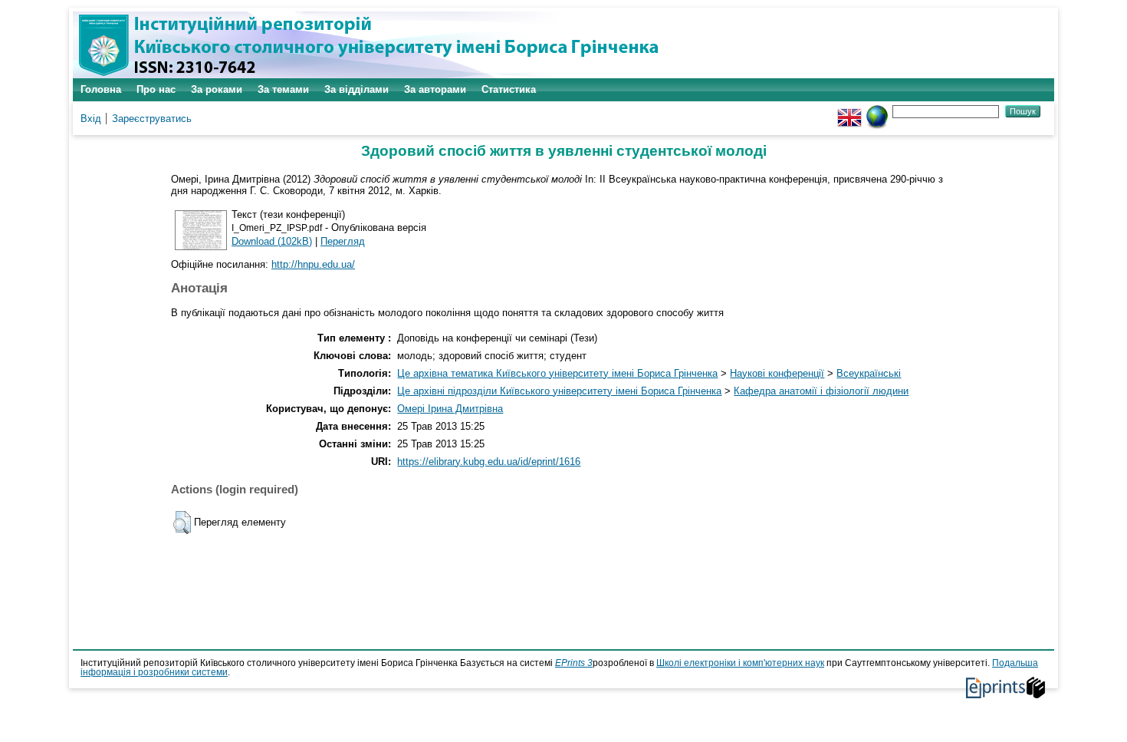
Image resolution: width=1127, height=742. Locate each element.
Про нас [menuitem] (156, 89)
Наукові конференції (777, 373)
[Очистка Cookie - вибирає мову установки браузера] (877, 111)
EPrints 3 (574, 663)
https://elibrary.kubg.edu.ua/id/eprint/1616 (488, 461)
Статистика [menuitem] (508, 89)
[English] (849, 111)
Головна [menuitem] (100, 89)
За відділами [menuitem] (356, 89)
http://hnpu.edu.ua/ (313, 264)
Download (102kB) (272, 241)
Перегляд (342, 241)
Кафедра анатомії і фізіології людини (821, 391)
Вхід (90, 118)
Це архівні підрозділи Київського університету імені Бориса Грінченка (559, 391)
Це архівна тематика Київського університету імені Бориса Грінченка (557, 373)
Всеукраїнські (868, 373)
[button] (182, 522)
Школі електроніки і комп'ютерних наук (740, 663)
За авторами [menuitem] (435, 89)
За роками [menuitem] (216, 89)
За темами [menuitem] (283, 89)
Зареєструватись (152, 118)
